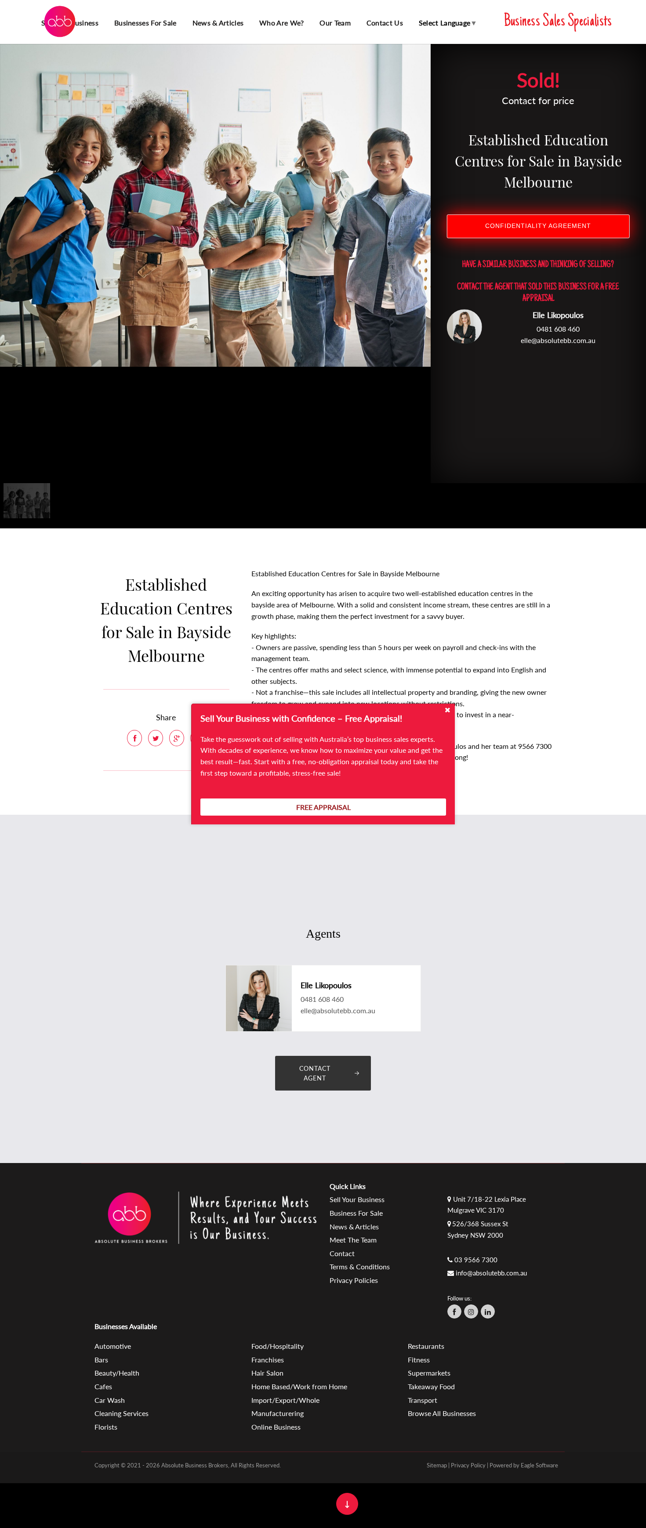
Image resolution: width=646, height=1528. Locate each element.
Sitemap (437, 1465)
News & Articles (218, 22)
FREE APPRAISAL (323, 807)
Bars (101, 1359)
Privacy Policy (468, 1465)
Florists (105, 1427)
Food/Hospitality (277, 1346)
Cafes (103, 1386)
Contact (342, 1253)
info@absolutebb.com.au (491, 1273)
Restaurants (426, 1346)
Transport (422, 1400)
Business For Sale (356, 1213)
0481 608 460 (558, 329)
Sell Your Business (357, 1199)
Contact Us (385, 22)
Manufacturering (277, 1413)
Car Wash (109, 1400)
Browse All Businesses (442, 1413)
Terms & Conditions (360, 1266)
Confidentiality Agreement (538, 226)
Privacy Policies (354, 1280)
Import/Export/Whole (285, 1400)
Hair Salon (267, 1373)
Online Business (276, 1427)
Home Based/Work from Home (299, 1386)
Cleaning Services (121, 1413)
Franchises (267, 1359)
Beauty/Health (116, 1373)
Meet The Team (353, 1239)
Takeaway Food (431, 1386)
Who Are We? (281, 22)
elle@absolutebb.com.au (558, 340)
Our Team (334, 22)
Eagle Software (539, 1465)
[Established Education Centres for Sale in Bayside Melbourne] (215, 204)
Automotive (112, 1346)
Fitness (419, 1359)
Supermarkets (429, 1373)
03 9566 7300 (475, 1260)
